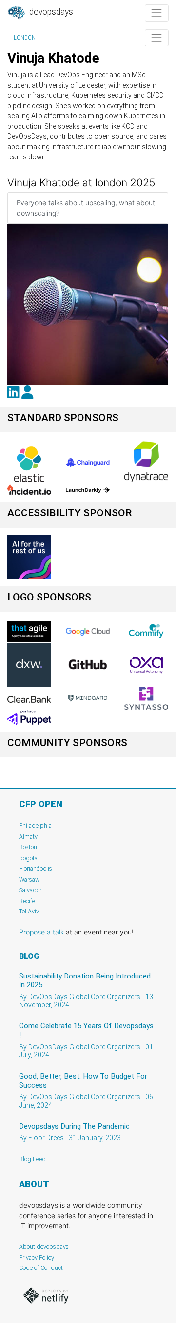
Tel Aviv (29, 911)
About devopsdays (44, 1246)
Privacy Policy (36, 1257)
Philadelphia (35, 825)
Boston (28, 847)
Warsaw (29, 879)
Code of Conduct (41, 1267)
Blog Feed (32, 1159)
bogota (28, 858)
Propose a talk (41, 932)
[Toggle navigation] (157, 13)
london (25, 37)
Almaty (28, 836)
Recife (27, 901)
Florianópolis (35, 868)
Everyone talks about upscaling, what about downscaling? (86, 208)
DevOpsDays (50, 12)
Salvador (30, 890)
